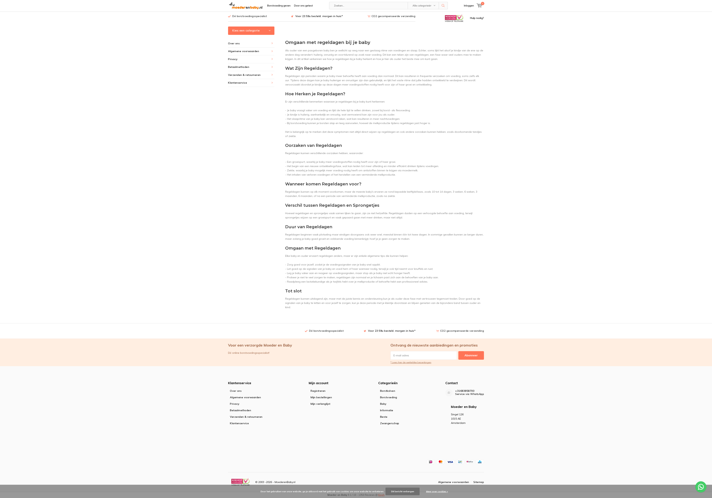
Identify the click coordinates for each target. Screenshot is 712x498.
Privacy (233, 59)
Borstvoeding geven (279, 5)
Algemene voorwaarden (243, 51)
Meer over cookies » (437, 491)
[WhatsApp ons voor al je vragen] (700, 486)
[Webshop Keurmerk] (454, 18)
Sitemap (478, 482)
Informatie (386, 410)
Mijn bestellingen (321, 397)
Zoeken (443, 5)
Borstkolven (387, 391)
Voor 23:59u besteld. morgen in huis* (319, 16)
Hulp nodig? (477, 18)
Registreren (318, 391)
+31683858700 (464, 391)
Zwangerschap (389, 423)
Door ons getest (303, 5)
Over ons (234, 43)
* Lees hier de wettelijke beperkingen (410, 362)
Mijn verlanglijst (320, 403)
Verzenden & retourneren (244, 75)
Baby (383, 403)
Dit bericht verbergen (402, 491)
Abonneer (471, 355)
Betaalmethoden (238, 67)
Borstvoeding (388, 397)
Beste (384, 416)
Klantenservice (237, 82)
